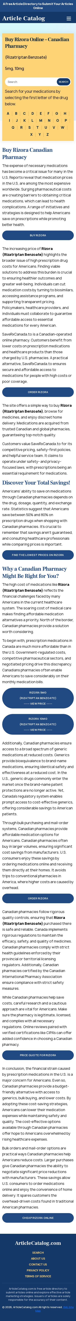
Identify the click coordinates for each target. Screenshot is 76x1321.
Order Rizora (38, 392)
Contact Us (38, 1264)
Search (63, 81)
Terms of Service (38, 1276)
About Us (38, 1259)
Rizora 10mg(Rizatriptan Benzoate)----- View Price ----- (38, 724)
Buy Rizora (38, 235)
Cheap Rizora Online (38, 1218)
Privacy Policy (38, 1270)
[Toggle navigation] (68, 18)
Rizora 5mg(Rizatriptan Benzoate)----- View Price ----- (38, 698)
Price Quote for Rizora (38, 1055)
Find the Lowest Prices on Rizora (38, 555)
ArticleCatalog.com (38, 1243)
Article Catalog (23, 18)
